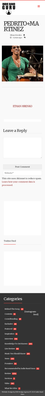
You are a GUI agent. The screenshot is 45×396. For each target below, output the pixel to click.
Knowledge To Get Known (16, 344)
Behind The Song (12, 309)
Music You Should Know (15, 353)
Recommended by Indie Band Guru (20, 368)
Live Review (10, 349)
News (7, 358)
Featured (8, 329)
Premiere (9, 363)
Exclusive (9, 324)
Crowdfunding (11, 319)
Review (8, 373)
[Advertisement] (19, 217)
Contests (8, 314)
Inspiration (9, 334)
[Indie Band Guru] (22, 7)
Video (7, 383)
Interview (9, 339)
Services (8, 378)
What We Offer (11, 388)
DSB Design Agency (22, 392)
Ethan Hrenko (16, 35)
